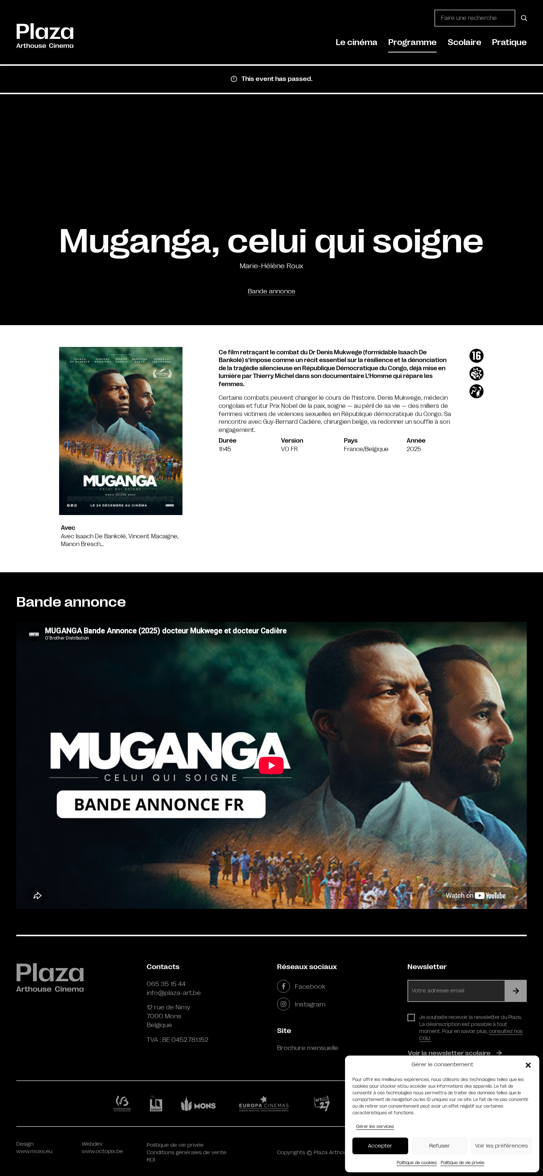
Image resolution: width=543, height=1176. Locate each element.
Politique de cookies (417, 1162)
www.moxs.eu (34, 1151)
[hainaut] (157, 1104)
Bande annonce (272, 291)
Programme (412, 42)
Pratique (509, 42)
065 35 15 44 (166, 984)
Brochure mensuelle (307, 1047)
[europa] (268, 1103)
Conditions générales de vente (186, 1152)
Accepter (380, 1146)
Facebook (310, 986)
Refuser (439, 1146)
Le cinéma (357, 42)
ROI (151, 1160)
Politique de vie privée (462, 1162)
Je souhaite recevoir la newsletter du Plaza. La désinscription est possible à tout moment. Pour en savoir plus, (471, 1027)
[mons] (201, 1103)
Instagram (310, 1004)
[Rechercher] (523, 18)
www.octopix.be (102, 1151)
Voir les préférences (501, 1146)
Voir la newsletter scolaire (449, 1053)
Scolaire (464, 42)
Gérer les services (375, 1126)
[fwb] (123, 1103)
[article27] (323, 1103)
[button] (528, 1064)
